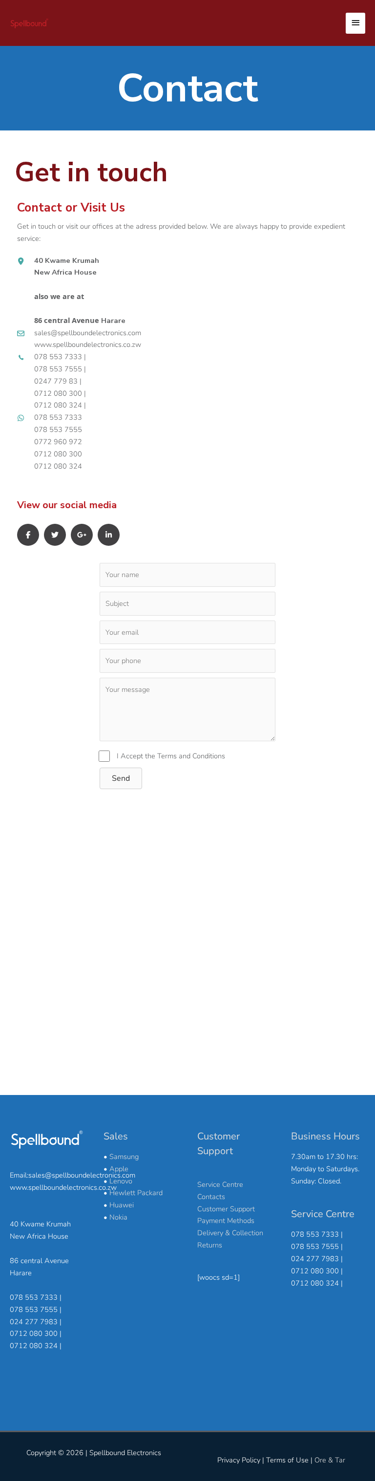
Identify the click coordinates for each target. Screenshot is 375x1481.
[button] (121, 778)
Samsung (124, 1156)
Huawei (121, 1205)
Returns (209, 1245)
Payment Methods (225, 1220)
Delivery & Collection (230, 1233)
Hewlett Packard (136, 1193)
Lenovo (120, 1181)
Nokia (118, 1217)
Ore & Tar (329, 1460)
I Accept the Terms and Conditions (171, 756)
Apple (118, 1169)
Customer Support (226, 1209)
